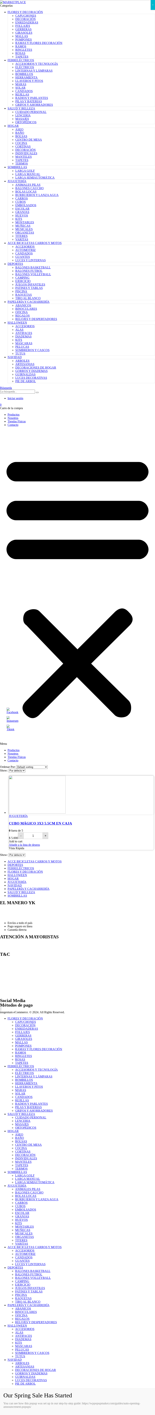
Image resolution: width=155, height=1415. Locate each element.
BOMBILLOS (24, 74)
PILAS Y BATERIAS (28, 101)
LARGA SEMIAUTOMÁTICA (35, 177)
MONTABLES (24, 222)
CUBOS (20, 201)
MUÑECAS (22, 225)
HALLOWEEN (17, 322)
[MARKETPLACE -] (13, 2)
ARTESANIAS (24, 364)
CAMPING (22, 277)
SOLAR (20, 87)
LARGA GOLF (25, 170)
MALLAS (21, 36)
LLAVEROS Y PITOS (29, 80)
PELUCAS (22, 346)
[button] (77, 588)
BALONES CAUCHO (29, 188)
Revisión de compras (12, 987)
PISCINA (21, 291)
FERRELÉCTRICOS (21, 60)
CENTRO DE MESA (28, 139)
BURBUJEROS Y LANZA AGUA (37, 195)
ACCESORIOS (25, 246)
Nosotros (13, 418)
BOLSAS (21, 136)
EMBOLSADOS (25, 205)
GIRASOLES (23, 32)
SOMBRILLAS (17, 167)
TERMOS (21, 163)
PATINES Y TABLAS (29, 288)
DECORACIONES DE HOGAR (35, 367)
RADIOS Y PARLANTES (31, 98)
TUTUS (20, 353)
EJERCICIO (23, 281)
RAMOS (20, 46)
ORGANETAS (24, 232)
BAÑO (19, 132)
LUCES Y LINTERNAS (30, 260)
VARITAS (21, 239)
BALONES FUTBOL (29, 270)
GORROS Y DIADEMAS (31, 371)
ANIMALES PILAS (27, 184)
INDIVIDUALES (26, 153)
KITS (18, 219)
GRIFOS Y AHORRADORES (34, 104)
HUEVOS (21, 215)
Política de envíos (10, 961)
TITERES (21, 236)
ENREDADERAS (26, 22)
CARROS (21, 198)
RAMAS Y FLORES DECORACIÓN (38, 43)
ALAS (19, 329)
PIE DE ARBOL (25, 381)
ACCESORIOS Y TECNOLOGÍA (36, 63)
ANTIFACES (23, 333)
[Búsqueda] (37, 392)
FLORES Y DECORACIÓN (25, 12)
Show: (4, 770)
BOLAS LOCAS (25, 191)
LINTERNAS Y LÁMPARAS (34, 70)
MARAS (20, 84)
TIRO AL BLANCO (28, 298)
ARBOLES (22, 360)
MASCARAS (23, 343)
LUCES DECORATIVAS (31, 377)
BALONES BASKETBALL (33, 267)
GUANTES (22, 256)
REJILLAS (22, 94)
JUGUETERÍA (17, 181)
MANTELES (23, 156)
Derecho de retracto (11, 980)
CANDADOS (24, 91)
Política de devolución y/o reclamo (20, 974)
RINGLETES (23, 49)
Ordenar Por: (8, 766)
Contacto (13, 424)
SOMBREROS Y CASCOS (32, 350)
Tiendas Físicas (17, 421)
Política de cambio (11, 967)
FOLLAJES (22, 25)
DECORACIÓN (25, 19)
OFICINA (21, 312)
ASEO (19, 129)
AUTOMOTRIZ (25, 250)
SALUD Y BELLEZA (21, 108)
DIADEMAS (23, 336)
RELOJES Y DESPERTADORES (36, 319)
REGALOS (22, 315)
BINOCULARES (26, 308)
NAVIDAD (15, 357)
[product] (81, 795)
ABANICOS (23, 305)
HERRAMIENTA (26, 77)
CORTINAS (23, 146)
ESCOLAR (22, 208)
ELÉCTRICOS (24, 67)
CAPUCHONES (25, 15)
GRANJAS (22, 212)
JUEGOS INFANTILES (30, 284)
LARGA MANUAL (27, 174)
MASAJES (22, 118)
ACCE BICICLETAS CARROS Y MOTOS (35, 243)
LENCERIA (23, 115)
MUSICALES (24, 229)
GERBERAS (23, 29)
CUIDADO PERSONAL (30, 112)
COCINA (21, 143)
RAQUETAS (23, 294)
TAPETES (21, 56)
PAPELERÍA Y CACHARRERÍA (29, 301)
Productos (13, 414)
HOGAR (13, 125)
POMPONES (23, 39)
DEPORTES (15, 263)
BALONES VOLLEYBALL (33, 274)
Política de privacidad (13, 993)
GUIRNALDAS (25, 374)
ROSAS (20, 53)
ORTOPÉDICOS (25, 122)
